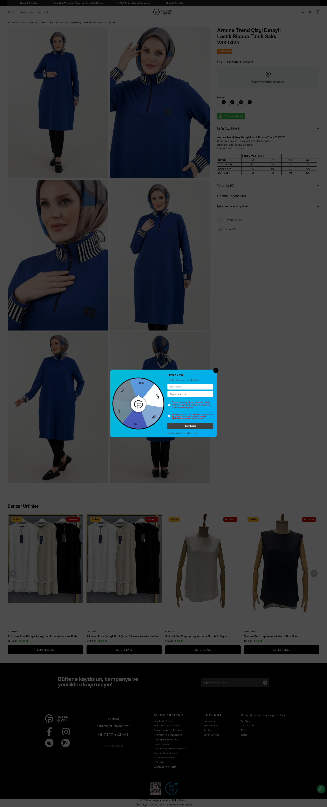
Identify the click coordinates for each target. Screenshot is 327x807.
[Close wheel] (216, 370)
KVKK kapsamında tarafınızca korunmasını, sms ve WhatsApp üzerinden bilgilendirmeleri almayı (192, 416)
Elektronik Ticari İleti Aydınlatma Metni (196, 406)
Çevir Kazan (190, 426)
